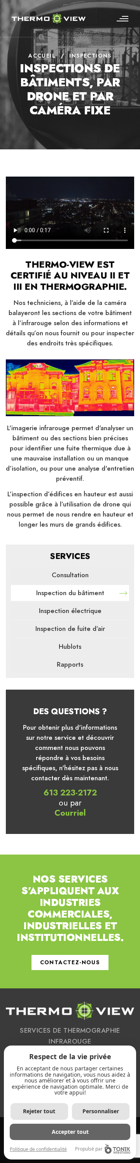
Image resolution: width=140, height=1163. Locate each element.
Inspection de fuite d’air (70, 628)
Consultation (70, 575)
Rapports (70, 664)
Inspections (90, 56)
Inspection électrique (70, 610)
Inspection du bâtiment (70, 592)
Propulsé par (89, 1148)
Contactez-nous (70, 962)
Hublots (70, 646)
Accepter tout (70, 1131)
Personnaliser (100, 1111)
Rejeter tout (39, 1111)
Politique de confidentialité (38, 1149)
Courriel (70, 813)
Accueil (42, 56)
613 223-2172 (70, 793)
